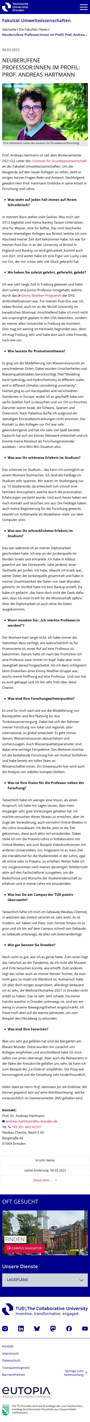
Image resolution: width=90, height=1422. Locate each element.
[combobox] (45, 1280)
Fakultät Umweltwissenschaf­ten (36, 21)
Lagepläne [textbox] (17, 1280)
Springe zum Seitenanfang (73, 1373)
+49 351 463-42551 (26, 1127)
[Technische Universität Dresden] (15, 7)
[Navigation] (84, 7)
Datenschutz (11, 1360)
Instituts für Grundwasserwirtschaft (60, 161)
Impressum (10, 1353)
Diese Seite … (43, 1180)
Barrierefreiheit (13, 1375)
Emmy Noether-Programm (41, 296)
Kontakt (7, 1346)
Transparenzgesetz (16, 1368)
